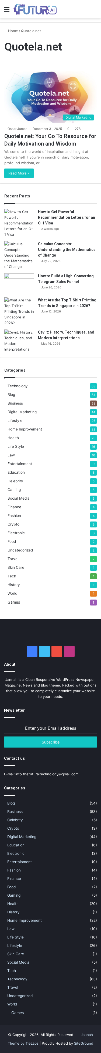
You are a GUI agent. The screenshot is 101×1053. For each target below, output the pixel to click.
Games (14, 602)
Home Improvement (25, 429)
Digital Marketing (22, 412)
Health (13, 438)
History (14, 585)
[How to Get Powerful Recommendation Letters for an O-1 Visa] (19, 223)
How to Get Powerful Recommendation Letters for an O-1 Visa (66, 217)
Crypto (13, 524)
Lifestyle (15, 420)
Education (16, 472)
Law (11, 455)
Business (15, 403)
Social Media (19, 498)
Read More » (19, 173)
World (12, 593)
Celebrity (15, 481)
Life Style (16, 446)
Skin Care (16, 567)
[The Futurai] (35, 9)
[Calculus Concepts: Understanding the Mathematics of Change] (19, 255)
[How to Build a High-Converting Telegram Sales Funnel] (19, 283)
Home (12, 31)
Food (12, 541)
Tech (12, 576)
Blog (11, 394)
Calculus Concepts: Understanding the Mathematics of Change (67, 249)
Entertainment (20, 464)
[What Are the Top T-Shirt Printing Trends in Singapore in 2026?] (19, 311)
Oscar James (17, 129)
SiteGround (83, 1043)
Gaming (14, 489)
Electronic (16, 533)
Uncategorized (20, 550)
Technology (18, 386)
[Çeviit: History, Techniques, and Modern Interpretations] (19, 340)
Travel (13, 559)
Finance (14, 507)
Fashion (14, 515)
